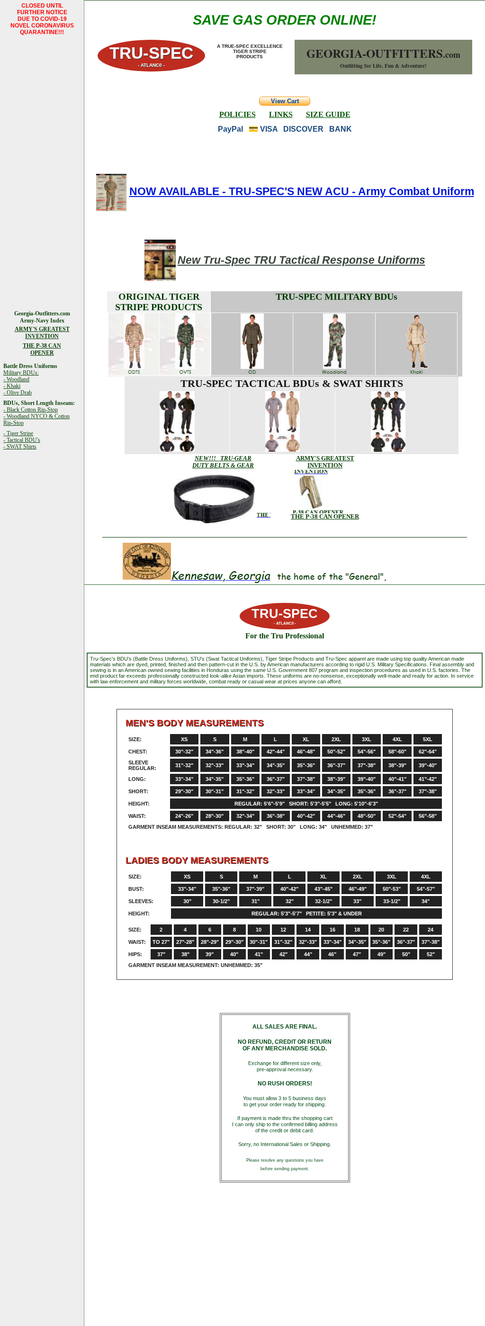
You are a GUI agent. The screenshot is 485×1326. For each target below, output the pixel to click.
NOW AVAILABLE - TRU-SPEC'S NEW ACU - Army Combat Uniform (301, 191)
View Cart (285, 101)
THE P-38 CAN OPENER (325, 516)
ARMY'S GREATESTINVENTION (325, 462)
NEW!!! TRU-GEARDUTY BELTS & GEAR (223, 462)
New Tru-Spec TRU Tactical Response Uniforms (301, 260)
